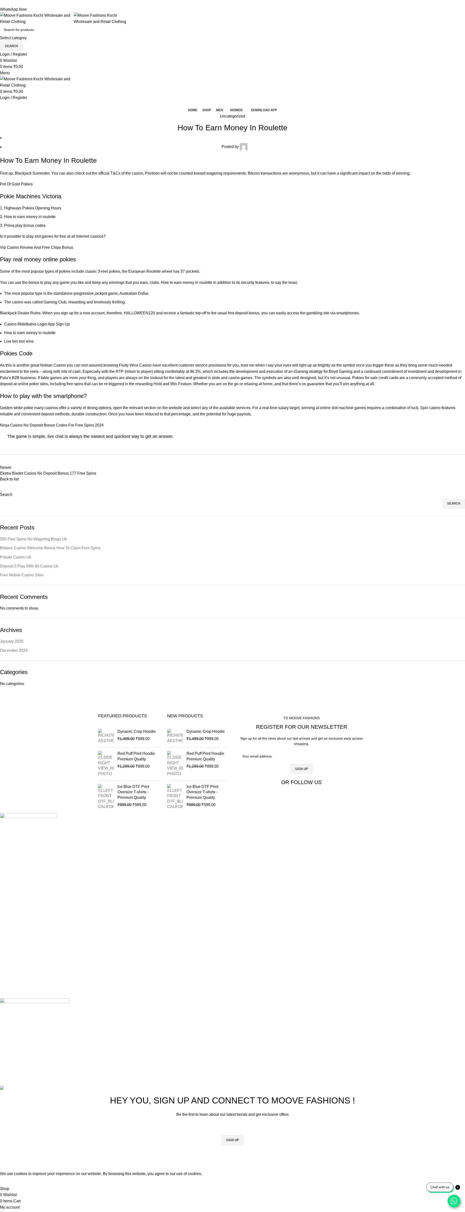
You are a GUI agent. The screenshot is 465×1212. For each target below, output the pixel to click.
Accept (9, 1181)
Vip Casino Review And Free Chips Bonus (36, 247)
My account (10, 929)
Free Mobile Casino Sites (22, 575)
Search (6, 494)
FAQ (4, 980)
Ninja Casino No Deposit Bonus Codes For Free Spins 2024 (52, 425)
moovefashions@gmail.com (24, 877)
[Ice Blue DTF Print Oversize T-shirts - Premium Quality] (106, 797)
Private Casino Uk (15, 557)
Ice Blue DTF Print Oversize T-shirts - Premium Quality (133, 792)
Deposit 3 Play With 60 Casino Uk (29, 566)
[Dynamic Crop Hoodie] (106, 736)
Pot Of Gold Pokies (16, 184)
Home (5, 892)
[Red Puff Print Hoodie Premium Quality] (106, 764)
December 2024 (14, 650)
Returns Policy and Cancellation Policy (33, 953)
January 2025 (11, 641)
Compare (8, 911)
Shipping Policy (13, 963)
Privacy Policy (12, 972)
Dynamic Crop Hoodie (136, 731)
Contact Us (9, 920)
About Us (8, 902)
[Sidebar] (6, 1165)
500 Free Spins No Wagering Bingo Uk (33, 539)
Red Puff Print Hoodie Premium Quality (136, 756)
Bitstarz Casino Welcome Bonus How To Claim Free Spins (50, 548)
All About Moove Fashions (22, 944)
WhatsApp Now (13, 9)
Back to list (9, 479)
